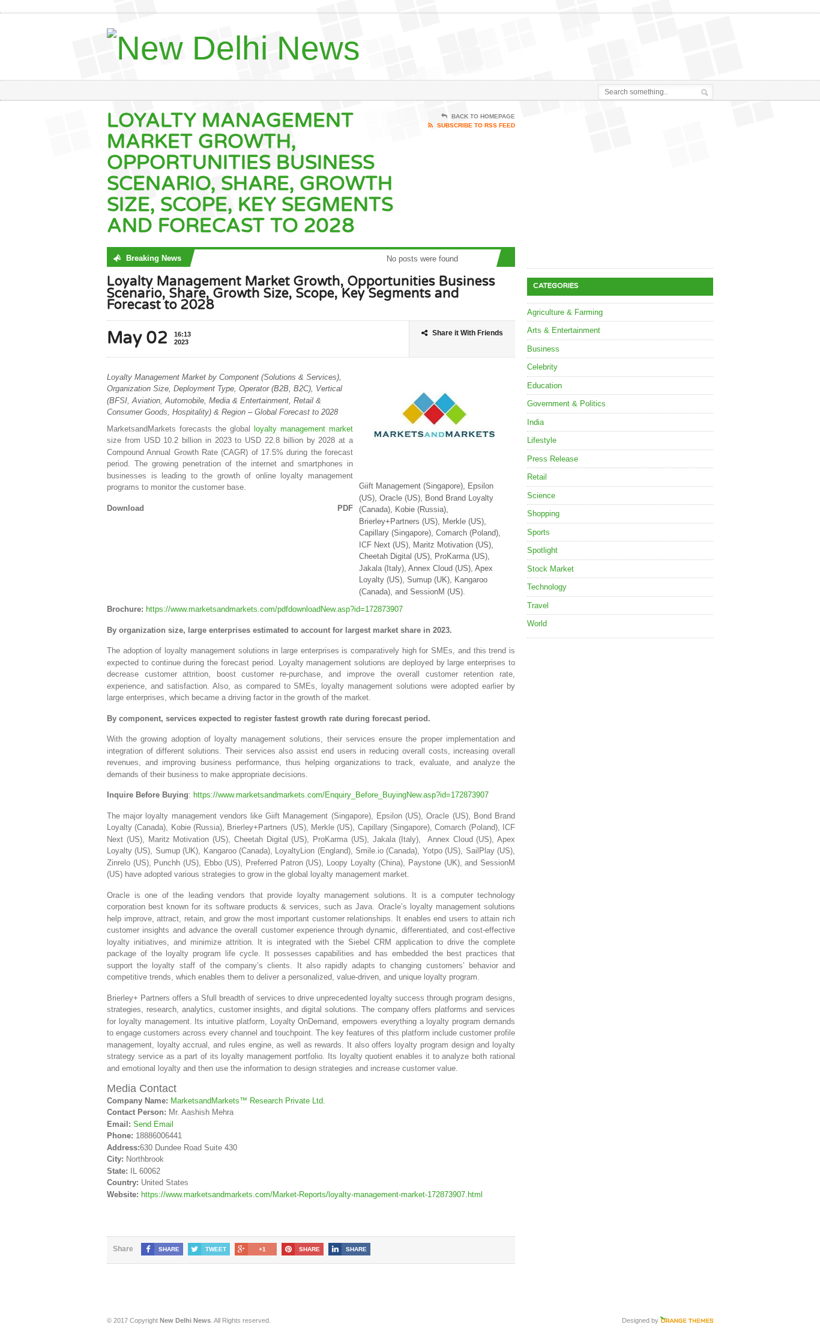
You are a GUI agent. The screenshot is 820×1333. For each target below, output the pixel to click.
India (535, 422)
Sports (538, 532)
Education (544, 385)
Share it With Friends (467, 333)
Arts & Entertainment (563, 330)
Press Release (552, 458)
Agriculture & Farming (565, 312)
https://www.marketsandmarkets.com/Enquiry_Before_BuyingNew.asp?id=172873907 (341, 794)
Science (541, 495)
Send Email (153, 1124)
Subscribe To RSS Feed (476, 125)
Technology (547, 586)
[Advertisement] (572, 44)
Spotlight (542, 550)
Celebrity (542, 366)
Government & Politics (566, 403)
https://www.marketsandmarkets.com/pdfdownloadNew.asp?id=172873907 (274, 609)
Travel (538, 605)
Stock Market (550, 568)
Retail (537, 476)
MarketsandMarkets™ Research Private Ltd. (247, 1100)
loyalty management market (303, 428)
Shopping (543, 513)
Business (543, 348)
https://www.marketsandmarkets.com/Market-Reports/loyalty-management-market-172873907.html (312, 1194)
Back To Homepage (483, 116)
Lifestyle (541, 440)
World (537, 623)
